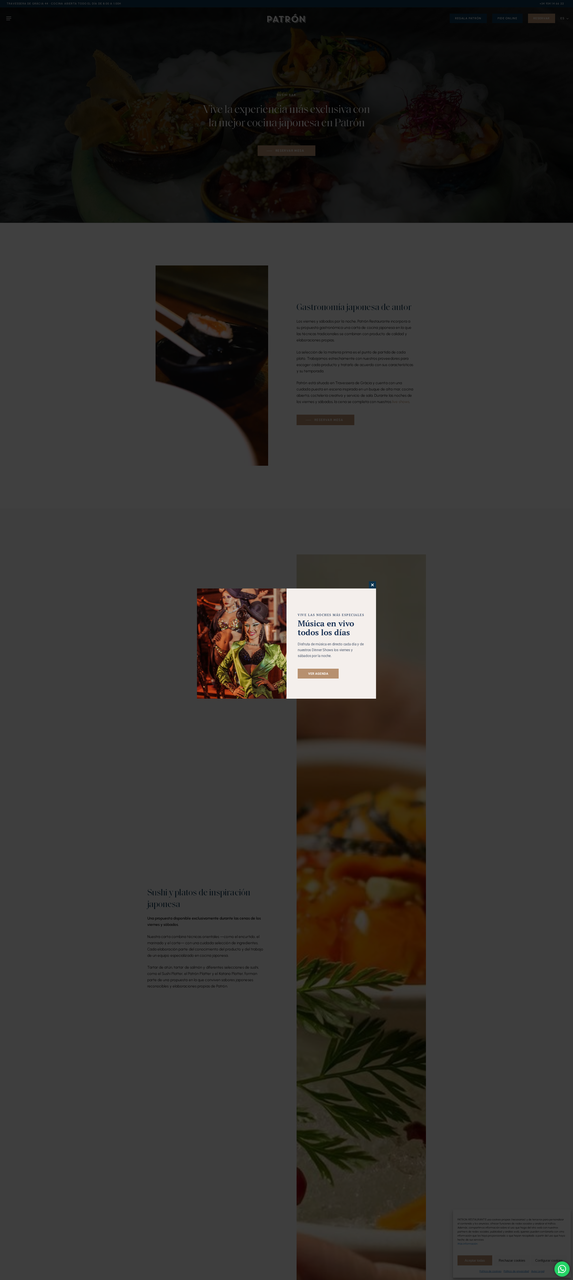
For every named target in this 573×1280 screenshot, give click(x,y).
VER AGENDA (318, 673)
